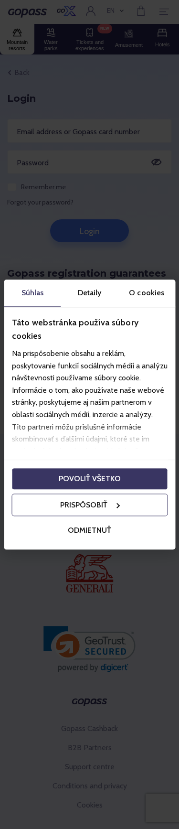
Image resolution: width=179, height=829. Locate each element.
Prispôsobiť (83, 504)
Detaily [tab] (90, 292)
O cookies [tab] (146, 292)
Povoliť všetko (90, 478)
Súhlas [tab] (32, 292)
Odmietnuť (89, 530)
